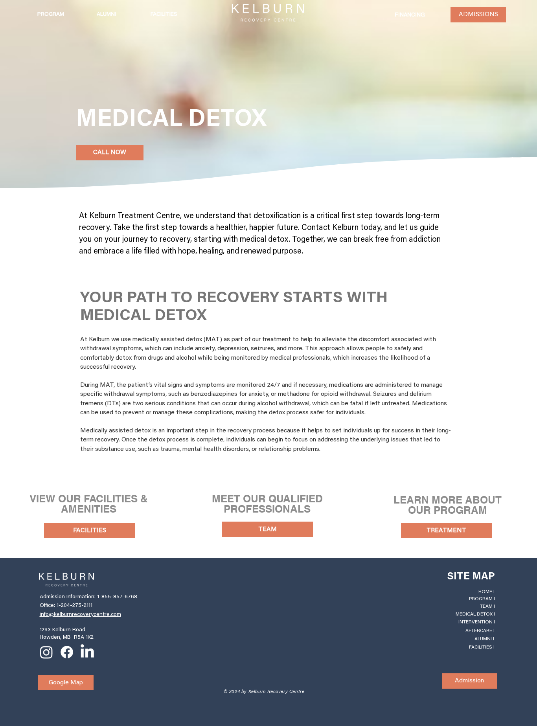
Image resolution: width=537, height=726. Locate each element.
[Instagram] (46, 652)
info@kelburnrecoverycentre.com (80, 615)
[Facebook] (67, 652)
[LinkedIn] (87, 652)
